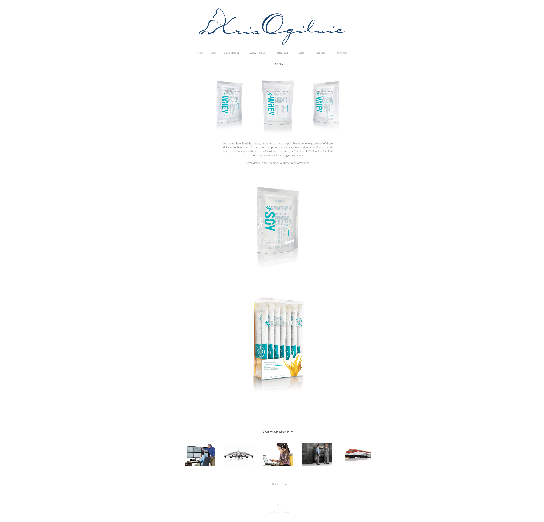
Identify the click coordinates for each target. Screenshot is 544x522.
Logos (213, 52)
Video (301, 52)
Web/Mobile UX (257, 52)
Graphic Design (231, 52)
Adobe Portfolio (283, 512)
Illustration (320, 52)
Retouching (282, 52)
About (200, 52)
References (341, 52)
